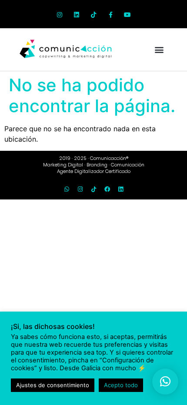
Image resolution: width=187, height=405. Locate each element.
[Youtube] (127, 15)
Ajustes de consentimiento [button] (52, 385)
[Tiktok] (93, 15)
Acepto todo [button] (121, 385)
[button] (159, 50)
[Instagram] (59, 15)
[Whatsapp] (66, 189)
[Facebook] (107, 189)
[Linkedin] (76, 15)
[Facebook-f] (110, 15)
